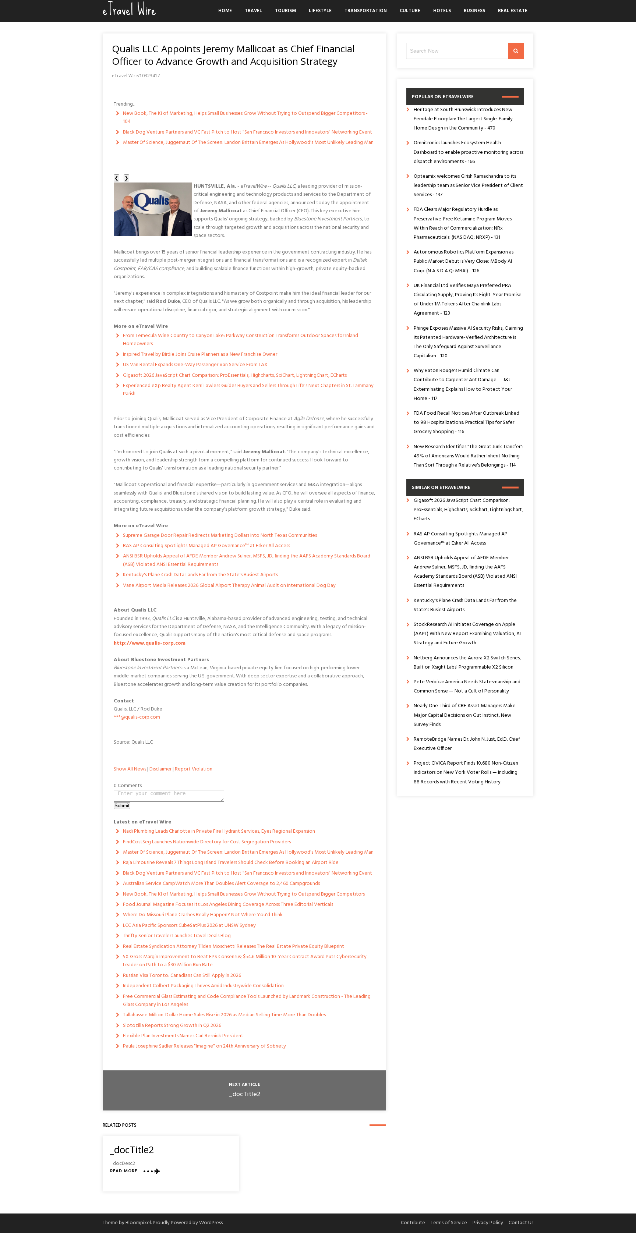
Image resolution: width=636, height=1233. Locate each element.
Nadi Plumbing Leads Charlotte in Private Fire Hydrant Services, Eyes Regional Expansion (219, 831)
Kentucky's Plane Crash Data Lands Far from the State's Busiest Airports (200, 575)
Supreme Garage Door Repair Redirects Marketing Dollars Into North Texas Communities (220, 535)
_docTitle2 (244, 1094)
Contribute (413, 1223)
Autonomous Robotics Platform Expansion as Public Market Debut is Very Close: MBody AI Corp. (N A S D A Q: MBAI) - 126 (463, 261)
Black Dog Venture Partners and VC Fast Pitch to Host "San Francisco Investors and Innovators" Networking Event (247, 132)
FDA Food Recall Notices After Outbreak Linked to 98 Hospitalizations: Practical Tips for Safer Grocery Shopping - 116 (466, 422)
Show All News (130, 769)
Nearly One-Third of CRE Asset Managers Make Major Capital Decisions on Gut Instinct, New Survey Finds (465, 715)
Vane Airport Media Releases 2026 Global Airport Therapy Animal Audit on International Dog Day (229, 585)
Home (225, 11)
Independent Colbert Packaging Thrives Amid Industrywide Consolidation (203, 986)
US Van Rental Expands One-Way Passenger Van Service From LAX (195, 365)
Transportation (365, 11)
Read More (123, 1171)
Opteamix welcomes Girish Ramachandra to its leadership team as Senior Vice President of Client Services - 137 (468, 185)
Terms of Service (449, 1223)
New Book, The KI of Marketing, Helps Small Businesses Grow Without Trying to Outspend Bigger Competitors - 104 (245, 117)
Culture (410, 11)
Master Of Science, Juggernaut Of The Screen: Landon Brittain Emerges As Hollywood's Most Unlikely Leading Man (248, 142)
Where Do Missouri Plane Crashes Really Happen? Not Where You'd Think (203, 915)
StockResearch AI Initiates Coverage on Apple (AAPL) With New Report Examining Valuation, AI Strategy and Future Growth (467, 633)
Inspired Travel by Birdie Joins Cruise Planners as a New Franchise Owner (200, 354)
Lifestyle (320, 11)
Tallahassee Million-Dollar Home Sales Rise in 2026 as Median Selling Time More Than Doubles (224, 1015)
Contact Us (521, 1223)
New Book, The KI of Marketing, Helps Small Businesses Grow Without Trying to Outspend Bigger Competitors (244, 894)
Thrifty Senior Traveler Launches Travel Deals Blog (177, 936)
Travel (253, 11)
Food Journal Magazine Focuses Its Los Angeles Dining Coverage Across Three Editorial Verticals (228, 904)
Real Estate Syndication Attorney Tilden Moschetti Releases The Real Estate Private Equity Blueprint (233, 946)
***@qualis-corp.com (137, 717)
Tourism (285, 11)
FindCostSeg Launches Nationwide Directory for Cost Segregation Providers (207, 842)
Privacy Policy (488, 1223)
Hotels (442, 11)
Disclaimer (160, 769)
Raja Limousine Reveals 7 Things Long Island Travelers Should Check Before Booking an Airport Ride (231, 862)
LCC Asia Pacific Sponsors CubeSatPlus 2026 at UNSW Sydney (189, 925)
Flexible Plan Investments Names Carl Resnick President (183, 1036)
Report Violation (193, 769)
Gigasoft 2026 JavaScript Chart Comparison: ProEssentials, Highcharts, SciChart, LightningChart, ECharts (235, 375)
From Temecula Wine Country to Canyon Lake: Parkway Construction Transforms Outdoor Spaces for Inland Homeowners (240, 340)
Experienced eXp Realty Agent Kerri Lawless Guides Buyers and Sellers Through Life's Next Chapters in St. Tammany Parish (248, 390)
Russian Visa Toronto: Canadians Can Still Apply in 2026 (182, 975)
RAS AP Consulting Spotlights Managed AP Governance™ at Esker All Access (206, 546)
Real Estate (512, 11)
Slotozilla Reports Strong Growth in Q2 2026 (172, 1025)
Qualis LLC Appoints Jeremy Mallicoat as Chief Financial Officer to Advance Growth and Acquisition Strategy (233, 55)
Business (474, 11)
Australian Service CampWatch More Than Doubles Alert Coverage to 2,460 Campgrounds (221, 883)
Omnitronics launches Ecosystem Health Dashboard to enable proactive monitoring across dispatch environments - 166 (468, 152)
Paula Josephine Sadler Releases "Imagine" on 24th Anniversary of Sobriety (204, 1046)
